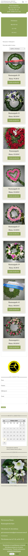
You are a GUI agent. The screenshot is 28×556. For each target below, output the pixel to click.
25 (7, 439)
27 (14, 439)
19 (11, 435)
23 (23, 435)
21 (17, 435)
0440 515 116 (16, 11)
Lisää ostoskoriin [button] (14, 82)
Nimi (2, 380)
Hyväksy (12, 553)
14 (17, 432)
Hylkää (17, 553)
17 (4, 435)
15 (20, 432)
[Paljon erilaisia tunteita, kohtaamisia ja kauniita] (14, 471)
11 (7, 432)
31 (4, 442)
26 (11, 439)
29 (20, 439)
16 (23, 432)
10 (4, 432)
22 (20, 435)
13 (14, 432)
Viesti (2, 396)
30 (23, 439)
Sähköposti (4, 391)
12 (11, 432)
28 (17, 439)
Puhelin (3, 385)
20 (14, 435)
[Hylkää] (26, 544)
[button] (25, 2)
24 (4, 439)
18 (7, 435)
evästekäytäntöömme (14, 551)
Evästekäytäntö (4, 536)
